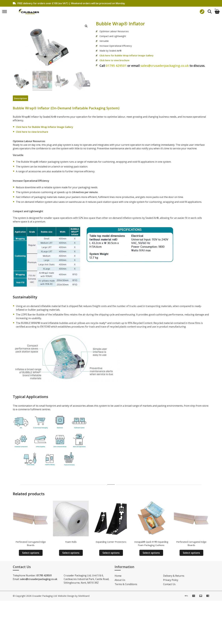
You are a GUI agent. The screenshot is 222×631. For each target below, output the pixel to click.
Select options (30, 552)
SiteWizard (83, 595)
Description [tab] (20, 98)
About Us (120, 580)
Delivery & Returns (173, 575)
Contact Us (169, 584)
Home (118, 575)
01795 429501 (116, 65)
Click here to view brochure (114, 60)
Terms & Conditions (126, 584)
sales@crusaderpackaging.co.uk (165, 65)
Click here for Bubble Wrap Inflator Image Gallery (126, 55)
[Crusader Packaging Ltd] (29, 11)
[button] (86, 26)
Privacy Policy (170, 580)
